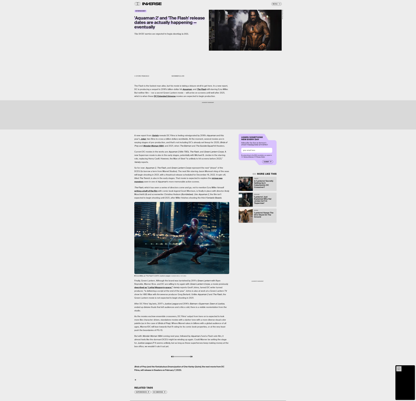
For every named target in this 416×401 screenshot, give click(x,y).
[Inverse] (152, 3)
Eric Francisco (143, 76)
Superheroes (141, 392)
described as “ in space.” (153, 287)
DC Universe (158, 392)
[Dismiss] (412, 367)
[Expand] (398, 367)
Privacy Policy (261, 157)
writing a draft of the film (146, 191)
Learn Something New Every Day (252, 138)
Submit (266, 162)
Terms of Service (249, 157)
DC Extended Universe (165, 96)
